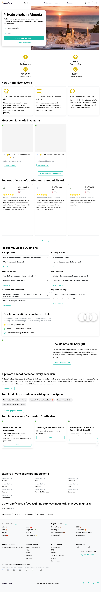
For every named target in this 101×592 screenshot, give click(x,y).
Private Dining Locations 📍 (85, 532)
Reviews (38, 3)
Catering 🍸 (55, 530)
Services (17, 514)
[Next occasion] (97, 444)
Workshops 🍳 (56, 535)
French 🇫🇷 (5, 532)
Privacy (53, 558)
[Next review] (97, 210)
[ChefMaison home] (7, 584)
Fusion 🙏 (29, 532)
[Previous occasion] (4, 444)
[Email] (98, 583)
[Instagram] (83, 583)
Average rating (75, 64)
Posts (28, 553)
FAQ (52, 550)
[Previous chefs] (4, 146)
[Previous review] (4, 210)
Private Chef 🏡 (56, 527)
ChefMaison (6, 514)
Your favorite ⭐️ (31, 535)
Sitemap (54, 553)
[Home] (7, 3)
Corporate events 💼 (58, 532)
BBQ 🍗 (78, 527)
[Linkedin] (93, 583)
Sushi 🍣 (4, 530)
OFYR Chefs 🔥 (81, 530)
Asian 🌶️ (29, 527)
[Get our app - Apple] (81, 547)
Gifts (27, 550)
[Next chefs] (97, 146)
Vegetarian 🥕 (31, 530)
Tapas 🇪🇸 (5, 535)
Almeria (50, 514)
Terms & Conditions (57, 555)
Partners (29, 558)
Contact (69, 3)
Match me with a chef (33, 547)
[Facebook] (88, 583)
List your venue (56, 561)
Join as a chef (55, 547)
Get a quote (48, 3)
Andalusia (40, 514)
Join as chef (59, 3)
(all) (16, 524)
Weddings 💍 (80, 535)
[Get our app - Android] (93, 547)
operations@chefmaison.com (13, 547)
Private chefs (29, 514)
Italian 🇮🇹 (4, 527)
